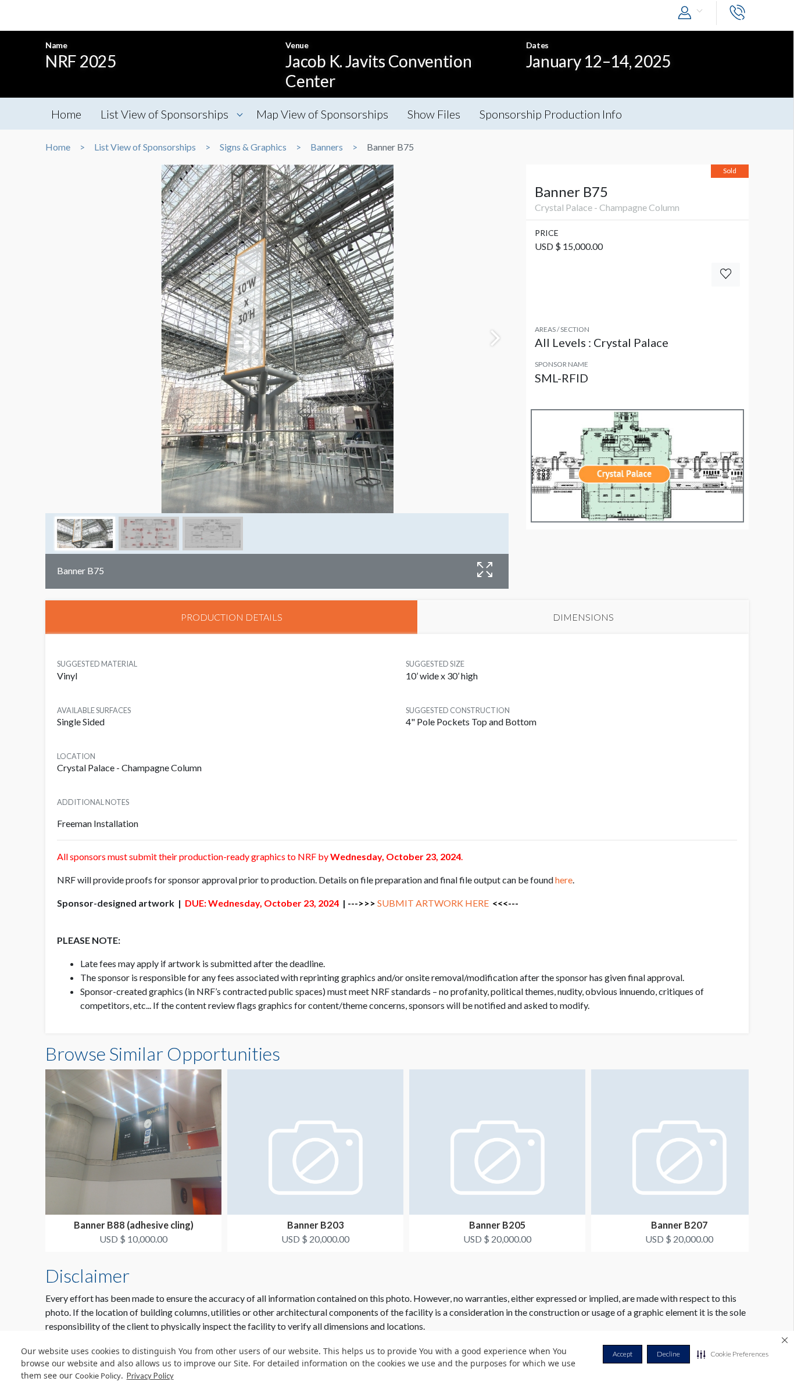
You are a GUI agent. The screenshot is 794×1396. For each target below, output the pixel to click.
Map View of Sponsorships (322, 114)
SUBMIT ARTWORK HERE (433, 902)
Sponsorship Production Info (551, 114)
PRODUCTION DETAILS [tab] (231, 616)
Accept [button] (622, 1354)
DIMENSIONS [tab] (583, 616)
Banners (326, 147)
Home (66, 114)
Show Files (433, 114)
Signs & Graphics (253, 147)
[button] (733, 1354)
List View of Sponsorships (164, 114)
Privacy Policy (150, 1375)
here (564, 879)
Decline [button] (668, 1354)
